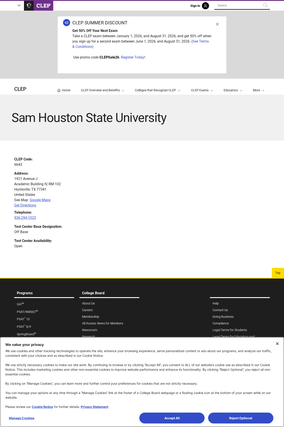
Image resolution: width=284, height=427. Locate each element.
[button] (259, 87)
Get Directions (25, 205)
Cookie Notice (42, 407)
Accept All (172, 418)
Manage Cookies (21, 418)
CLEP (20, 89)
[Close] (277, 344)
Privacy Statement (94, 407)
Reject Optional (240, 418)
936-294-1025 (25, 218)
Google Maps (40, 200)
